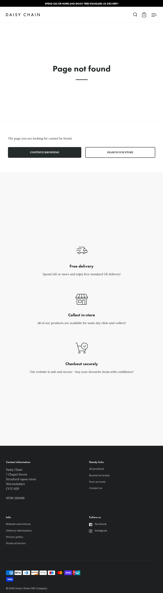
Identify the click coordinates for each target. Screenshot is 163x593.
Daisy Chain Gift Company (31, 588)
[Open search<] (135, 15)
